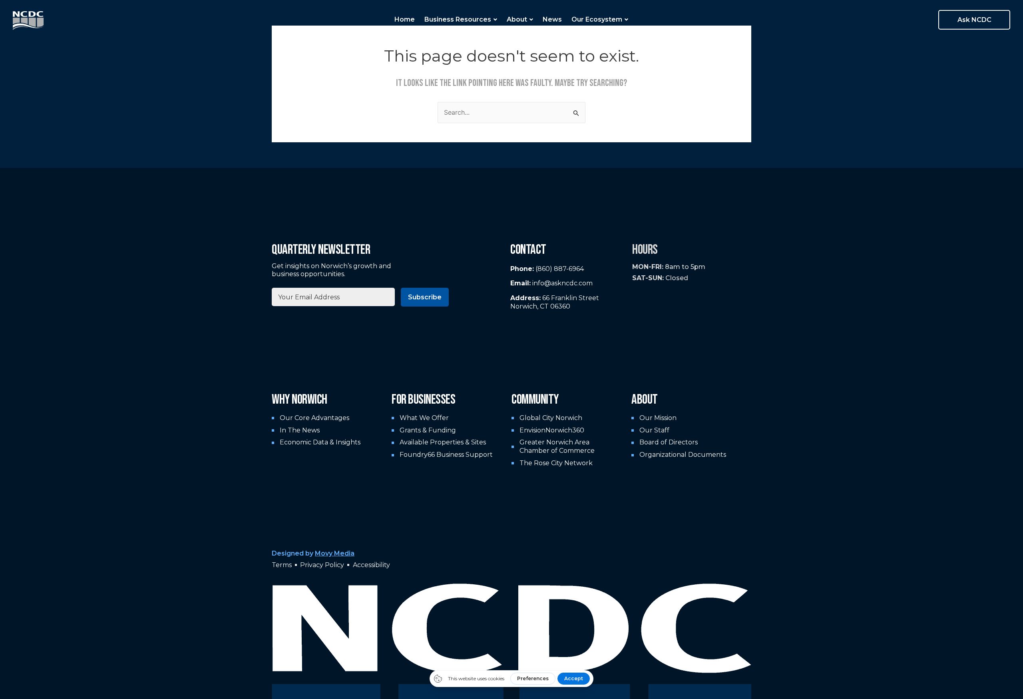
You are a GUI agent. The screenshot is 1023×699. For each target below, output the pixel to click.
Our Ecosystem (596, 19)
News (552, 19)
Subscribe (425, 297)
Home (404, 19)
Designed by (313, 553)
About (517, 19)
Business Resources (457, 19)
